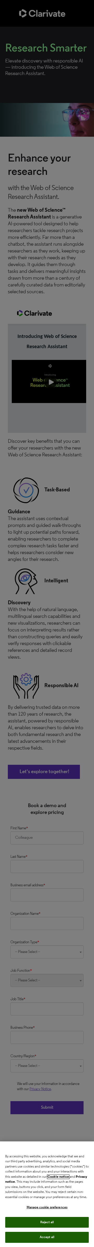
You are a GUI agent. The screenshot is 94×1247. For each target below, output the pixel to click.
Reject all (47, 1222)
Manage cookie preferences (47, 1207)
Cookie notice (58, 1177)
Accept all (47, 1237)
